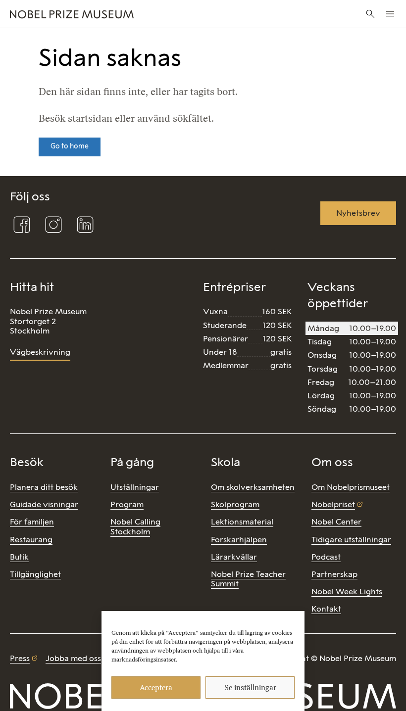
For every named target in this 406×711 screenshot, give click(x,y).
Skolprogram (235, 504)
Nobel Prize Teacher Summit (248, 578)
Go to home (70, 146)
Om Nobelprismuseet (350, 487)
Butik (19, 557)
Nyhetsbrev (358, 213)
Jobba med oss (73, 658)
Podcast (326, 557)
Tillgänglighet (35, 574)
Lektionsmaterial (242, 521)
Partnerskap (334, 574)
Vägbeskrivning (40, 352)
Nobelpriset (333, 504)
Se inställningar (250, 687)
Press (20, 658)
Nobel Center (336, 521)
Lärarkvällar (234, 557)
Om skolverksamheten (253, 487)
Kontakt (326, 609)
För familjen (32, 521)
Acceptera (156, 687)
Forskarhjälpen (239, 539)
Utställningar (134, 487)
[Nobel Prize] (136, 14)
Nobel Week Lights (346, 591)
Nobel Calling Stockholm (135, 526)
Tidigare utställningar (351, 539)
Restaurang (31, 539)
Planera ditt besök (44, 487)
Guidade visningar (44, 504)
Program (127, 504)
